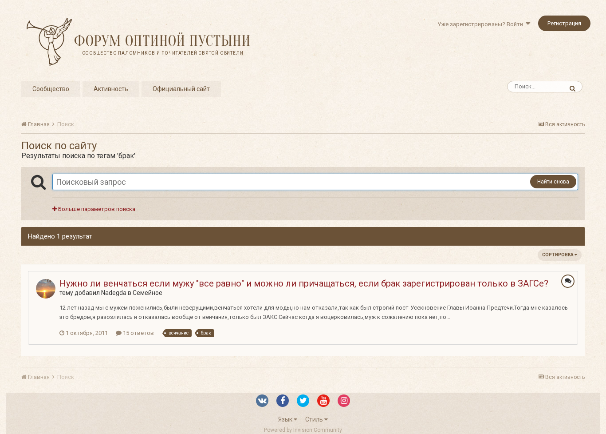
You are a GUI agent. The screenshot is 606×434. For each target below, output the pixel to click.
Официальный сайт (181, 88)
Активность (111, 88)
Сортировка (558, 254)
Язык (286, 419)
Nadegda (113, 292)
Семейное (147, 292)
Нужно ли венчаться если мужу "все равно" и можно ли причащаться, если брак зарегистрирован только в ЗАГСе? (303, 283)
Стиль (314, 419)
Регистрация (564, 23)
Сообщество (50, 88)
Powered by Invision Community (303, 430)
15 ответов (138, 333)
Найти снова (553, 182)
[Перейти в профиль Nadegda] (45, 289)
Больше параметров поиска (96, 209)
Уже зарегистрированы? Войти (481, 24)
